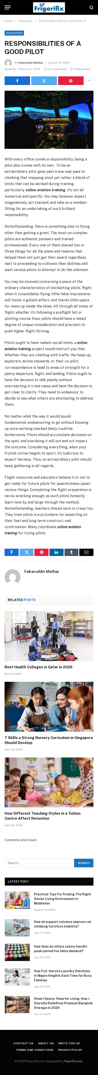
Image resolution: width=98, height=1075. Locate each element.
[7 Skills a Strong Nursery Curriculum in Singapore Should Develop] (49, 707)
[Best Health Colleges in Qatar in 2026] (49, 636)
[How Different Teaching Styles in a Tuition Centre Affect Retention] (49, 782)
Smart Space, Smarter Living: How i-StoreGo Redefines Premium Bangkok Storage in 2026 (63, 1003)
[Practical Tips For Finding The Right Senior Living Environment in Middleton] (17, 900)
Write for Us (69, 1043)
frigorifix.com (73, 1061)
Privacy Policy (70, 1050)
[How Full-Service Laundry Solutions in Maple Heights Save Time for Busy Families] (17, 977)
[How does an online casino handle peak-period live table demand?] (17, 952)
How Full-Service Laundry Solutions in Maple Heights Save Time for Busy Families (63, 975)
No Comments (57, 69)
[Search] (91, 7)
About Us (46, 1043)
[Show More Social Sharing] (89, 80)
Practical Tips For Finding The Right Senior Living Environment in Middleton (62, 898)
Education (14, 33)
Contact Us (23, 1043)
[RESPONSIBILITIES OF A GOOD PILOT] (49, 120)
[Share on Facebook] (17, 80)
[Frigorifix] (49, 7)
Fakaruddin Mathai (30, 62)
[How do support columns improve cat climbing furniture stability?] (17, 927)
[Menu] (7, 7)
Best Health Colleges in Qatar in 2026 (38, 667)
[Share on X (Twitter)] (44, 80)
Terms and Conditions (35, 1050)
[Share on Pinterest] (71, 80)
